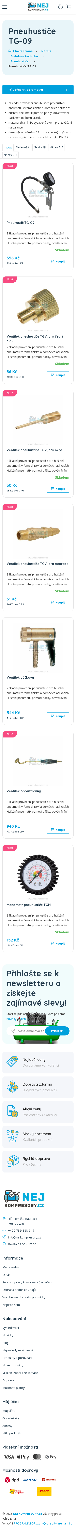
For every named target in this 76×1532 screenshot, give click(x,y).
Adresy (7, 1426)
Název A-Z (56, 147)
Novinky (7, 1335)
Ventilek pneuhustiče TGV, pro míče (34, 450)
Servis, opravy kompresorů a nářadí (27, 1282)
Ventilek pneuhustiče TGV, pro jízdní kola (35, 338)
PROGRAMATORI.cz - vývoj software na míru (43, 1523)
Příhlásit (57, 1031)
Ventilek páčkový (20, 677)
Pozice (8, 148)
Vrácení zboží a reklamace (20, 1373)
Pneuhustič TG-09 (20, 223)
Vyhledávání (10, 1328)
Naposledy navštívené (17, 1350)
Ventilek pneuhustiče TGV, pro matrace (38, 564)
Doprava (8, 1380)
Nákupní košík (11, 1433)
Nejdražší (40, 147)
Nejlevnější (23, 147)
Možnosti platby (13, 1388)
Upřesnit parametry (39, 89)
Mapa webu (10, 1267)
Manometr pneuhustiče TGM (29, 905)
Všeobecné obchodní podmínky (23, 1297)
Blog (5, 1343)
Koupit (60, 261)
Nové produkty (12, 1365)
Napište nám (11, 1305)
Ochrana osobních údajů (19, 1290)
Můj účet (8, 1411)
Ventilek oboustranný (24, 791)
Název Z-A (10, 155)
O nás (6, 1275)
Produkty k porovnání (17, 1358)
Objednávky (10, 1418)
